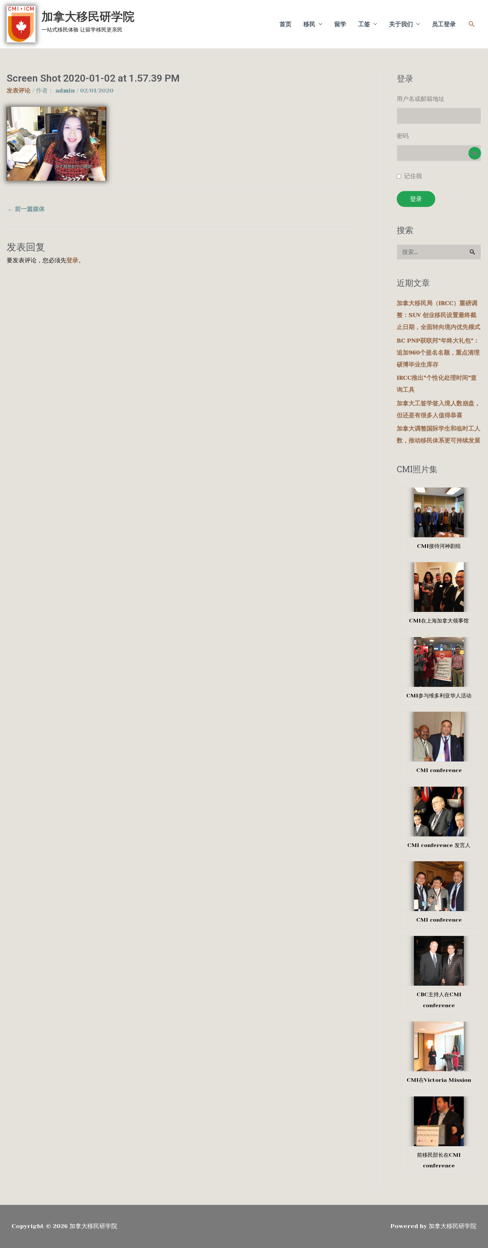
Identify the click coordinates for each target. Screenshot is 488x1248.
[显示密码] (474, 153)
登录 (72, 260)
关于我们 (401, 24)
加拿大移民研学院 (87, 17)
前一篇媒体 (26, 209)
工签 (364, 24)
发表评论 (19, 90)
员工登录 (444, 24)
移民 (309, 24)
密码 (403, 136)
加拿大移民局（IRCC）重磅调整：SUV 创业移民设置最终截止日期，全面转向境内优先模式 (438, 315)
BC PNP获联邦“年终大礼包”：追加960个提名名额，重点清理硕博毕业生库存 (438, 352)
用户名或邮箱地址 (421, 99)
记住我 (413, 176)
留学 (340, 24)
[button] (471, 24)
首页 (285, 24)
